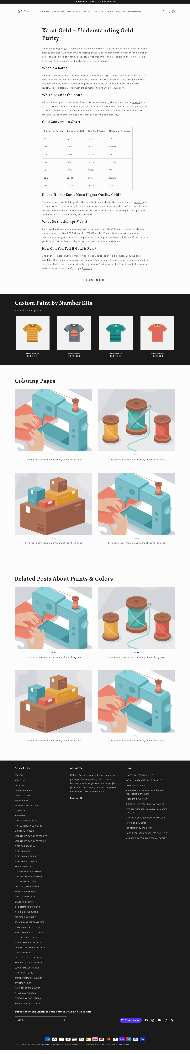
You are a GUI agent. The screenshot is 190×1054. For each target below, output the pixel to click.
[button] (163, 11)
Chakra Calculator (25, 993)
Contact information (120, 1044)
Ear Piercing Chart (25, 917)
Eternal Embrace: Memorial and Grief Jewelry (146, 811)
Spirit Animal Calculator (28, 978)
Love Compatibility (25, 952)
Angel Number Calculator (29, 932)
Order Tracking (23, 790)
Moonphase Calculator (28, 1003)
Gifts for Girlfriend (26, 856)
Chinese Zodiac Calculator (30, 947)
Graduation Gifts (24, 902)
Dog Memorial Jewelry (27, 881)
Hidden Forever (28, 1044)
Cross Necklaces (135, 785)
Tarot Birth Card (24, 973)
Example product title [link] (32, 353)
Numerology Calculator (28, 957)
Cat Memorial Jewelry (27, 886)
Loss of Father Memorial (28, 871)
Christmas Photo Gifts (27, 907)
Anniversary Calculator (28, 963)
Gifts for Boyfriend (26, 861)
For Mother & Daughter (138, 828)
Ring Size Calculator (26, 912)
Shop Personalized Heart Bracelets (145, 818)
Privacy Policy (23, 800)
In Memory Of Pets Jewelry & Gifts (144, 804)
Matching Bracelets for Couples (143, 780)
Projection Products (26, 821)
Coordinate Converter (27, 968)
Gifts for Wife (23, 851)
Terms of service (87, 1044)
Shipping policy (103, 1044)
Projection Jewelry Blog (28, 826)
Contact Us (21, 810)
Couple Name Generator (28, 998)
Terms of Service (24, 795)
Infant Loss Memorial (27, 891)
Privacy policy (72, 1044)
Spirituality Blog (24, 831)
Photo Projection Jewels (139, 775)
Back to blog (97, 279)
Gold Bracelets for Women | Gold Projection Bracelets (144, 792)
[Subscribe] (64, 1020)
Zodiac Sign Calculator (28, 942)
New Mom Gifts (23, 866)
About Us (20, 780)
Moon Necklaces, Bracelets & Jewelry (146, 833)
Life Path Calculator (26, 937)
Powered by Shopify (42, 1044)
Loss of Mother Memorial (29, 876)
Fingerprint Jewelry (136, 799)
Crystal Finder (23, 983)
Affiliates (20, 815)
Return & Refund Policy (28, 805)
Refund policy (58, 1044)
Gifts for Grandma (25, 846)
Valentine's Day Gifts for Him (31, 841)
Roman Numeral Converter (30, 922)
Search (19, 775)
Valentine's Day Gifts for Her (31, 836)
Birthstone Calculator (28, 927)
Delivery (19, 785)
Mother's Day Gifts (25, 897)
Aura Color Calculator (27, 988)
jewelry (46, 87)
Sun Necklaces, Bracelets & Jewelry (146, 838)
